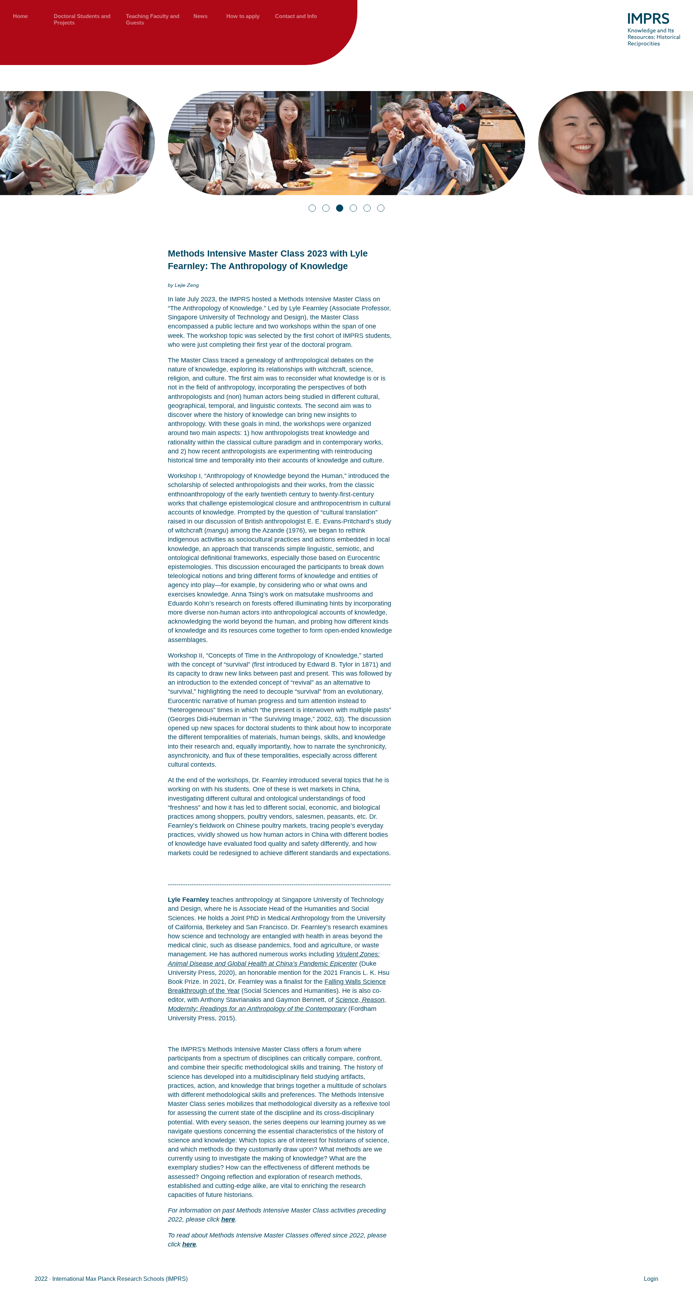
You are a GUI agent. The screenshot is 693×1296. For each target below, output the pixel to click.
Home (20, 16)
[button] (312, 208)
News (200, 16)
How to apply (243, 16)
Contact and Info (296, 16)
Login (651, 1279)
